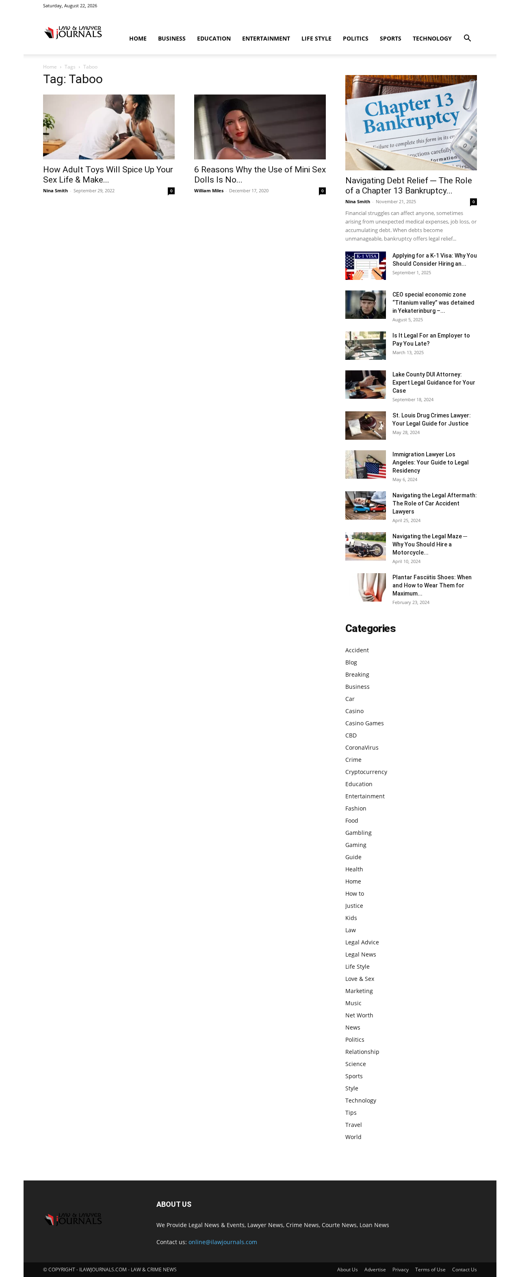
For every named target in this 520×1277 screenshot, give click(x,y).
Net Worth (359, 1015)
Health (354, 869)
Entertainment (266, 38)
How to (354, 893)
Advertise (375, 1269)
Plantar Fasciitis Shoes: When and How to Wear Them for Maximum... (432, 585)
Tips (351, 1112)
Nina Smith (55, 190)
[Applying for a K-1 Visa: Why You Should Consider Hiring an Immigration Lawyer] (365, 266)
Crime (353, 759)
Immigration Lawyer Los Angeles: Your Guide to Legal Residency (430, 462)
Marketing (359, 991)
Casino (354, 711)
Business (172, 38)
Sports (390, 38)
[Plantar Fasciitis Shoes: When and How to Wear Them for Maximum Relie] (365, 587)
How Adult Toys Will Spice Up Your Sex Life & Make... (108, 175)
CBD (351, 735)
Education (214, 38)
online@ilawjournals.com (222, 1242)
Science (355, 1064)
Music (353, 1003)
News (352, 1027)
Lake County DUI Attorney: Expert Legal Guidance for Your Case (433, 382)
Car (350, 699)
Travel (353, 1125)
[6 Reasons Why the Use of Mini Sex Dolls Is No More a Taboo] (260, 127)
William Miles (208, 190)
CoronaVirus (362, 747)
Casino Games (364, 723)
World (353, 1137)
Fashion (355, 808)
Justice (354, 905)
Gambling (358, 832)
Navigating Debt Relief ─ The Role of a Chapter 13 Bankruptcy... (408, 186)
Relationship (362, 1052)
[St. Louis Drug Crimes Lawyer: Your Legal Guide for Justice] (365, 425)
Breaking (357, 674)
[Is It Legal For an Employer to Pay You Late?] (365, 345)
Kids (351, 918)
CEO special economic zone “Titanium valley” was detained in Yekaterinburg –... (433, 302)
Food (351, 820)
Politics (355, 38)
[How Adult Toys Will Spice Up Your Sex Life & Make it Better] (109, 127)
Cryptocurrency (366, 772)
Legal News (360, 954)
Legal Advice (362, 942)
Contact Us (464, 1269)
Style (351, 1088)
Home (138, 38)
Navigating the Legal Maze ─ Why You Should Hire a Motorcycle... (429, 544)
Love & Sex (359, 978)
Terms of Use (430, 1269)
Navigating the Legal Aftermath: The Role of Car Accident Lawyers (434, 503)
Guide (353, 857)
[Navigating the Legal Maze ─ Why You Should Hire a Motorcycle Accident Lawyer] (365, 546)
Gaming (355, 845)
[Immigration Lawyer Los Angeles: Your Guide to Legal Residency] (365, 464)
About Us (347, 1269)
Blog (351, 662)
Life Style (316, 38)
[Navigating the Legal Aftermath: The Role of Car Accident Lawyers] (365, 505)
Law (350, 930)
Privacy (400, 1269)
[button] (467, 39)
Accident (357, 650)
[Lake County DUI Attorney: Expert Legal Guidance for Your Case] (365, 384)
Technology (432, 38)
